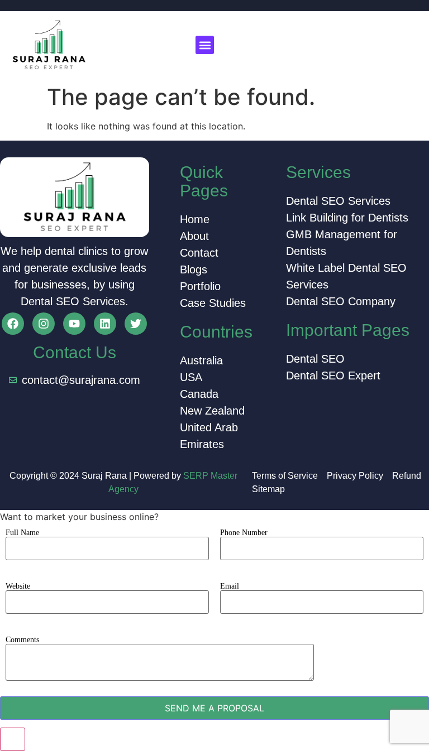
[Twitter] (136, 323)
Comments (22, 640)
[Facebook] (13, 323)
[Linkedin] (105, 323)
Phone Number (244, 533)
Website (18, 586)
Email (229, 586)
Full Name (22, 533)
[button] (205, 45)
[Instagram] (43, 323)
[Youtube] (74, 323)
